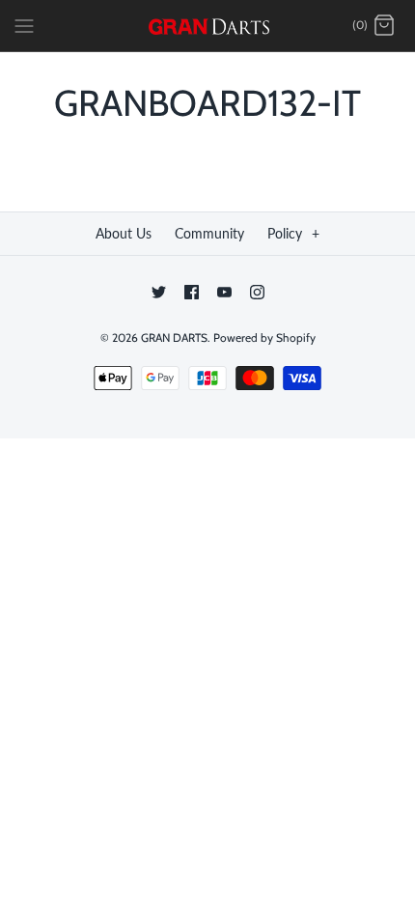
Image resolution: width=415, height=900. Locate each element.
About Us (124, 233)
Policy (293, 233)
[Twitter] (159, 292)
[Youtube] (224, 292)
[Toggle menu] (24, 25)
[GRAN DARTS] (208, 26)
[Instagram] (257, 292)
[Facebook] (191, 292)
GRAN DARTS (174, 337)
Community (209, 233)
